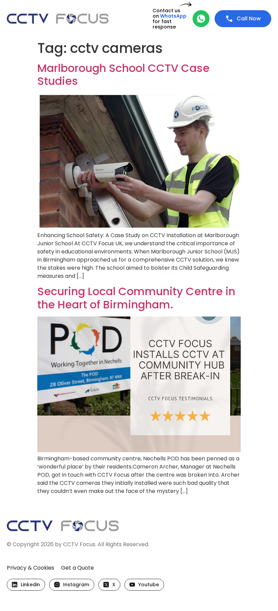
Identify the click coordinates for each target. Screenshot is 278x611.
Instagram (76, 584)
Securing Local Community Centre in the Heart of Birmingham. (136, 298)
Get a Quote (77, 568)
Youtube (148, 584)
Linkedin (30, 584)
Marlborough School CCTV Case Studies (123, 74)
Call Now (249, 18)
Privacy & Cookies (30, 568)
